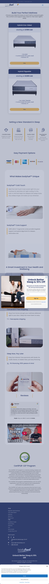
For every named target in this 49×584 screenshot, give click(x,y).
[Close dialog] (46, 277)
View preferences (24, 579)
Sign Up (36, 298)
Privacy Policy (27, 582)
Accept (24, 576)
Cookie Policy (21, 582)
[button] (47, 566)
